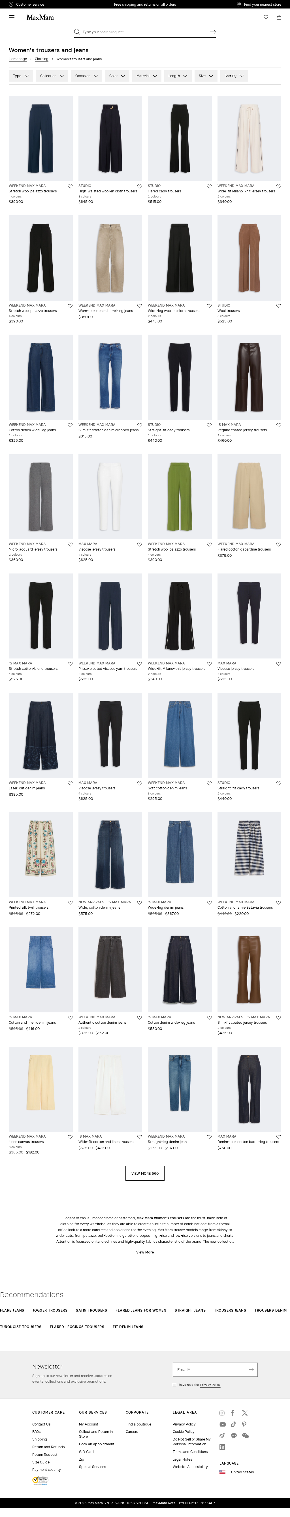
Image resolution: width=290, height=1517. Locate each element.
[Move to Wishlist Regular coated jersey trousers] (278, 425)
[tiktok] (233, 1424)
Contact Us (41, 1424)
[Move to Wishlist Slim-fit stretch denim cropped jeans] (139, 425)
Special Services (92, 1466)
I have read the (199, 1384)
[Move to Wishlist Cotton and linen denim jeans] (70, 1017)
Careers (132, 1431)
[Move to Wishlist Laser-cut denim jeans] (70, 783)
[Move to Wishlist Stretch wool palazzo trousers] (70, 186)
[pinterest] (245, 1424)
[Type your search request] (213, 32)
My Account (88, 1424)
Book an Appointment (96, 1444)
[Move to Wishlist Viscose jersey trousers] (139, 544)
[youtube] (222, 1424)
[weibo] (222, 1436)
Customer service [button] (53, 5)
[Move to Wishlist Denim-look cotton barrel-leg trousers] (278, 1137)
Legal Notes (182, 1459)
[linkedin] (222, 1447)
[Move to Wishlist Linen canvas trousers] (70, 1137)
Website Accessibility (190, 1466)
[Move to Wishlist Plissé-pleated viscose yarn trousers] (139, 663)
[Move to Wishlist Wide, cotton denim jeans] (139, 902)
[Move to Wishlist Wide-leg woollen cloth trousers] (209, 306)
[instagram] (222, 1413)
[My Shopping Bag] (279, 17)
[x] (245, 1413)
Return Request (44, 1454)
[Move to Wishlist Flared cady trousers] (209, 186)
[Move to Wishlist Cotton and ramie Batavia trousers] (278, 902)
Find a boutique (138, 1424)
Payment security (46, 1469)
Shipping (39, 1439)
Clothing (41, 58)
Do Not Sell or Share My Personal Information (192, 1441)
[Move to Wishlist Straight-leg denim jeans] (209, 1137)
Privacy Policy (210, 1384)
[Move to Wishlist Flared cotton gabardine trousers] (278, 544)
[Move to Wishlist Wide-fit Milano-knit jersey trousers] (278, 186)
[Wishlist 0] (266, 17)
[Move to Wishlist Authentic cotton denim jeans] (139, 1017)
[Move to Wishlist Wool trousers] (278, 306)
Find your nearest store (262, 4)
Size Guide (41, 1462)
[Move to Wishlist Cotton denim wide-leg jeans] (70, 425)
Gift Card (86, 1451)
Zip (81, 1459)
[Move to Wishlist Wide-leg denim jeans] (209, 902)
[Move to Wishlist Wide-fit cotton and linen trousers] (139, 1137)
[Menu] (11, 17)
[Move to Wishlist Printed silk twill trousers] (70, 902)
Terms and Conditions (190, 1451)
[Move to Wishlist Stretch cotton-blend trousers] (70, 663)
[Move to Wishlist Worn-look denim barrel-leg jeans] (139, 306)
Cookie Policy (184, 1431)
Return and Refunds (48, 1446)
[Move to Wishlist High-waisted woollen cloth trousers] (139, 186)
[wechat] (245, 1436)
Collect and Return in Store (96, 1434)
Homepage (18, 58)
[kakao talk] (233, 1436)
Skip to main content (21, 3)
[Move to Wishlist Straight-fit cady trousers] (209, 425)
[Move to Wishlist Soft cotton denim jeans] (209, 783)
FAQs (36, 1431)
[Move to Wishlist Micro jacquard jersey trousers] (70, 544)
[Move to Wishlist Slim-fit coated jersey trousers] (278, 1017)
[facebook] (233, 1413)
